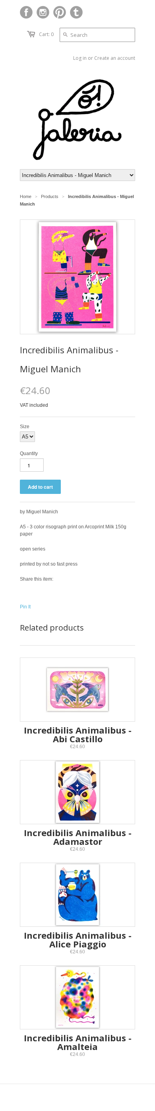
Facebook (26, 12)
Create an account (114, 58)
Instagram (43, 12)
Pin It (25, 607)
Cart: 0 (46, 34)
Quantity (29, 453)
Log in (80, 58)
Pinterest (59, 12)
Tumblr (76, 12)
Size (24, 426)
